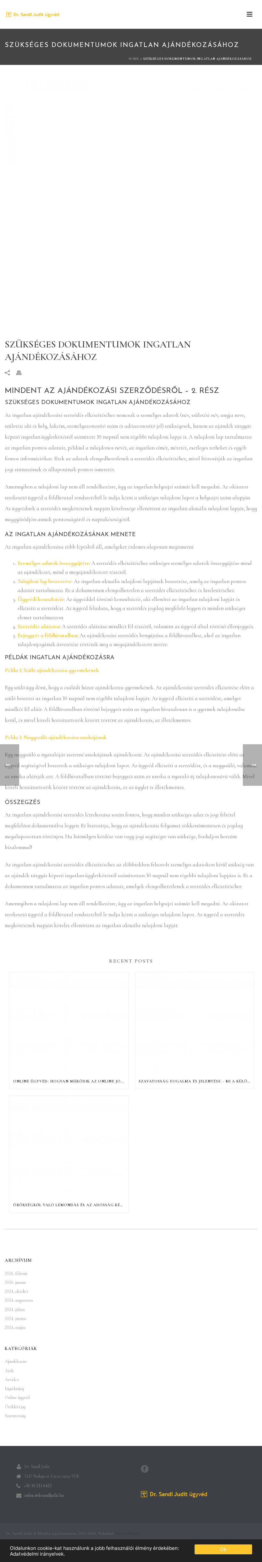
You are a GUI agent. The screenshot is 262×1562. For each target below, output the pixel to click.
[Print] (22, 372)
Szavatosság (15, 1415)
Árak (9, 1370)
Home (134, 59)
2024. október (16, 1291)
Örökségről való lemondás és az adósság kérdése (70, 1205)
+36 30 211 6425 (38, 1485)
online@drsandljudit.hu (44, 1495)
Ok (223, 1549)
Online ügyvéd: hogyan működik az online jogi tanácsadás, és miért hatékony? (70, 1081)
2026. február (16, 1273)
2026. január (15, 1282)
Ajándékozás (16, 1361)
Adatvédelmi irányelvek (37, 1554)
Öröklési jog (15, 1407)
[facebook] (145, 1469)
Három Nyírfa (128, 1533)
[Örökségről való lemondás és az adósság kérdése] (69, 1146)
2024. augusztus (19, 1300)
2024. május (15, 1327)
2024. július (15, 1309)
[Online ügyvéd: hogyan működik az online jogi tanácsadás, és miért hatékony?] (69, 1023)
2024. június (15, 1318)
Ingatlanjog (14, 1388)
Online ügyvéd (17, 1397)
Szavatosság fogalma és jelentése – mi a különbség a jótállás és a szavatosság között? (196, 1081)
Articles (12, 1379)
